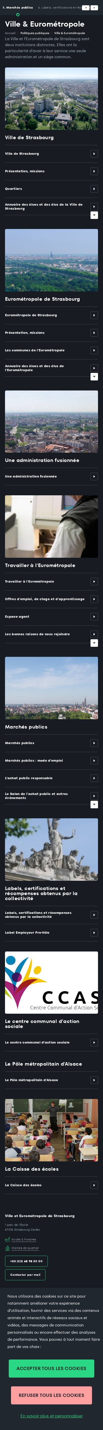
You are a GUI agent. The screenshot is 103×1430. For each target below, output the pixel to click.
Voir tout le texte (94, 215)
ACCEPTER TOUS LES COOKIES (51, 1368)
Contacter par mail (25, 1275)
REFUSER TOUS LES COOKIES (51, 1395)
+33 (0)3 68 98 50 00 (26, 1261)
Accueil (10, 33)
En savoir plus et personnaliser (51, 1416)
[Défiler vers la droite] (94, 7)
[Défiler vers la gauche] (86, 7)
